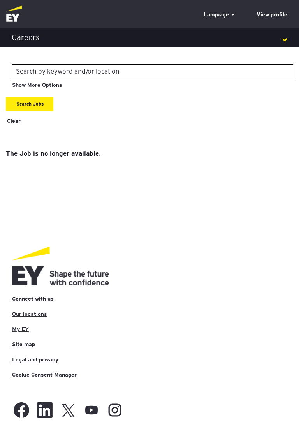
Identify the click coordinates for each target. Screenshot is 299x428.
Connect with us (33, 298)
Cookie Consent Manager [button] (44, 374)
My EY (20, 329)
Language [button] (217, 14)
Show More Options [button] (37, 84)
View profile (272, 14)
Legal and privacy (35, 359)
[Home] (14, 14)
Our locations (29, 313)
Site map (23, 344)
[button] (149, 37)
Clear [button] (14, 120)
